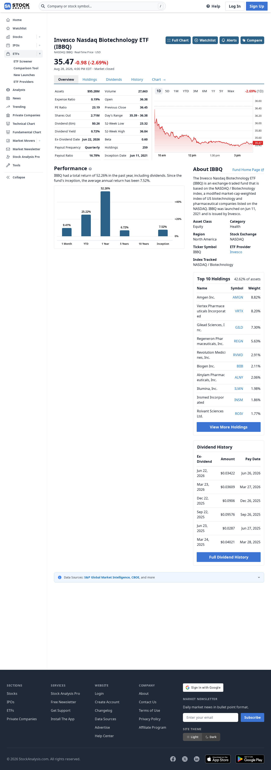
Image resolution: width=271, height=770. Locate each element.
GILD (239, 327)
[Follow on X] (184, 759)
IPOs (10, 702)
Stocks (12, 693)
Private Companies (22, 719)
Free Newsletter (63, 702)
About (144, 693)
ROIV (239, 413)
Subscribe (252, 717)
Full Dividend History (228, 557)
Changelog (103, 710)
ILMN (239, 388)
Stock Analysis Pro (65, 693)
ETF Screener (23, 61)
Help (216, 6)
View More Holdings (228, 426)
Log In (235, 6)
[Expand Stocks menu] (40, 37)
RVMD (238, 355)
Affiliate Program (152, 727)
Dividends (114, 79)
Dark (213, 737)
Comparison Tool (26, 68)
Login (99, 693)
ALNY (239, 377)
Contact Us (147, 702)
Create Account (107, 702)
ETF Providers (23, 82)
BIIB (240, 366)
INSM (238, 400)
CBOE (135, 577)
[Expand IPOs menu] (40, 45)
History (137, 79)
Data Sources (105, 719)
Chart (157, 79)
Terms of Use (149, 710)
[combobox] (102, 6)
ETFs (10, 710)
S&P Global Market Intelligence (107, 577)
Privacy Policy (149, 719)
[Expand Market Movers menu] (40, 141)
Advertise (102, 727)
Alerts (232, 40)
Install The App (63, 719)
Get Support (61, 710)
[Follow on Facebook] (173, 759)
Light (194, 737)
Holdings (90, 79)
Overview (66, 79)
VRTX (239, 311)
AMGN (238, 297)
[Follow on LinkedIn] (196, 759)
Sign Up (257, 6)
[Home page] (16, 6)
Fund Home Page (246, 169)
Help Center (104, 736)
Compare (254, 40)
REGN (238, 341)
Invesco (236, 252)
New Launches (24, 75)
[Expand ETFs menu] (40, 54)
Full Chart (180, 40)
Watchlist (208, 40)
